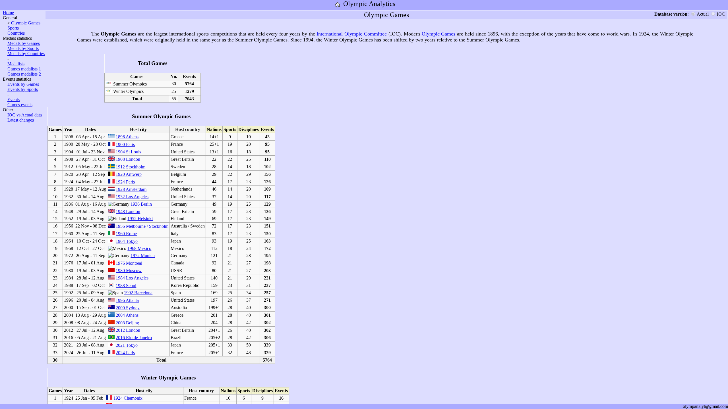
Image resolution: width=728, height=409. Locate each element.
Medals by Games (23, 43)
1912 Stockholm (130, 166)
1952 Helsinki (140, 218)
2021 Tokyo (127, 345)
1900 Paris (125, 144)
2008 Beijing (127, 322)
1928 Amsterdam (131, 189)
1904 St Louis (128, 151)
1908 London (128, 159)
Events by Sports (22, 89)
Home (8, 12)
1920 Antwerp (129, 174)
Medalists (15, 63)
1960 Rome (126, 233)
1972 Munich (143, 255)
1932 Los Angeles (132, 196)
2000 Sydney (128, 307)
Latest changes (20, 120)
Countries (16, 33)
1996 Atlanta (127, 300)
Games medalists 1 (24, 68)
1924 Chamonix (127, 398)
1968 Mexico (139, 248)
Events (13, 99)
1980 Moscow (129, 270)
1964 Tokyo (127, 241)
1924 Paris (125, 182)
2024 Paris (125, 352)
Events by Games (23, 84)
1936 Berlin (141, 204)
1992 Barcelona (138, 292)
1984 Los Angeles (132, 278)
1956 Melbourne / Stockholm (142, 226)
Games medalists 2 (24, 74)
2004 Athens (127, 315)
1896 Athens (127, 136)
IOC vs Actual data (24, 114)
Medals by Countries (26, 53)
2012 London (128, 330)
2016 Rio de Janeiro (134, 337)
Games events (19, 104)
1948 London (128, 211)
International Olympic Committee (352, 34)
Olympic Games (25, 22)
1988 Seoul (126, 285)
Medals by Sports (23, 48)
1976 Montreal (129, 263)
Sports (13, 28)
